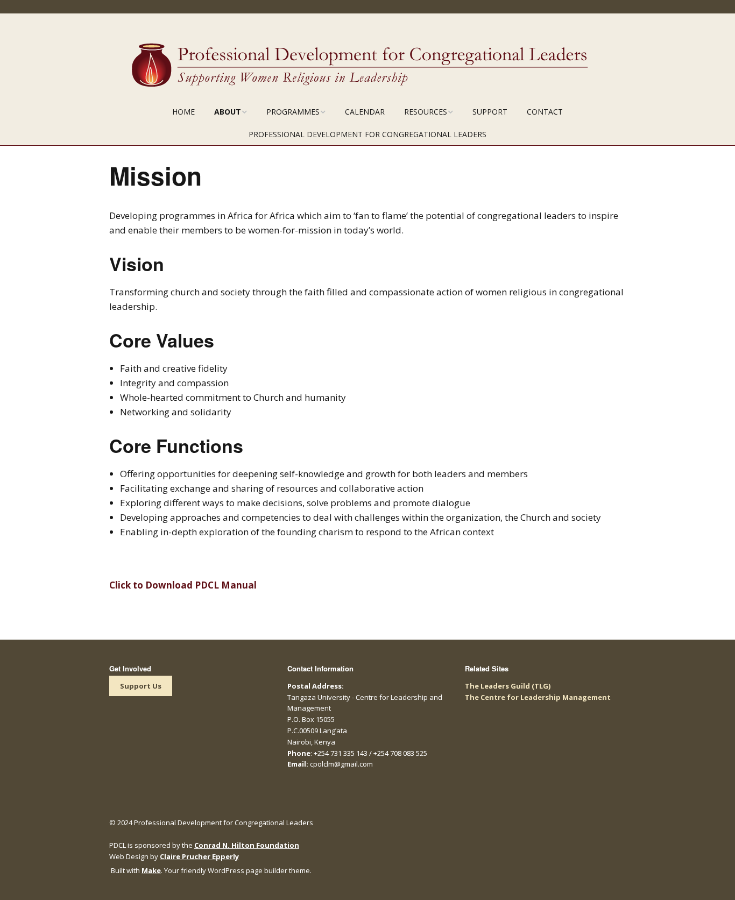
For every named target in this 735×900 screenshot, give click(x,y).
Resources (425, 112)
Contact (545, 112)
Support (489, 112)
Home (183, 112)
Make (151, 870)
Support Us (140, 686)
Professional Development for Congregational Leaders (367, 134)
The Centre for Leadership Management (538, 697)
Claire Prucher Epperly (199, 856)
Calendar (365, 112)
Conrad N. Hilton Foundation (246, 845)
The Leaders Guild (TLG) (507, 686)
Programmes (293, 112)
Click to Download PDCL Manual (183, 585)
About (227, 112)
